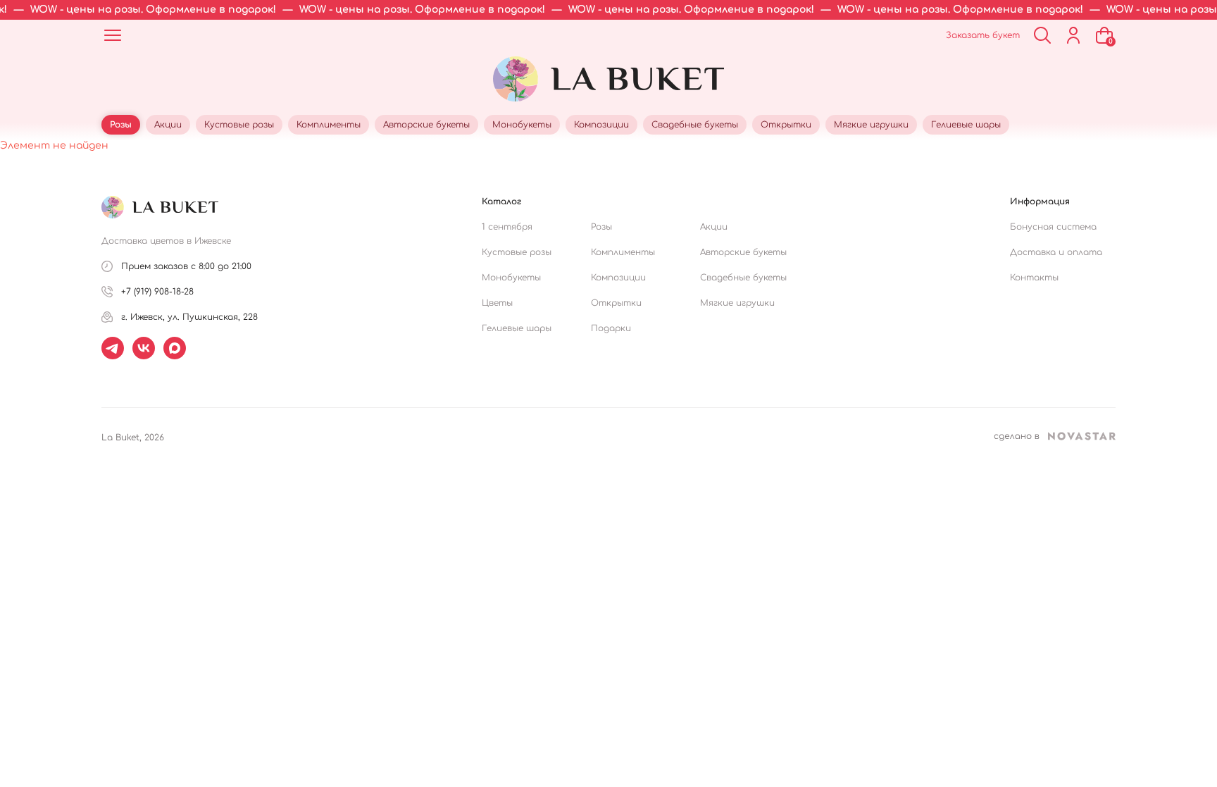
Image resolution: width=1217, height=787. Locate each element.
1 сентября (507, 227)
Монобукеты (511, 278)
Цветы (497, 303)
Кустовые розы (516, 252)
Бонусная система (1053, 227)
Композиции (618, 278)
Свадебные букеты (743, 278)
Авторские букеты (743, 252)
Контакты (1034, 278)
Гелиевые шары (516, 328)
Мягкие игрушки (737, 303)
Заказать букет (983, 35)
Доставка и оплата (1056, 252)
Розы (601, 227)
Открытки (616, 303)
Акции (714, 227)
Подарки (611, 328)
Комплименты (623, 252)
